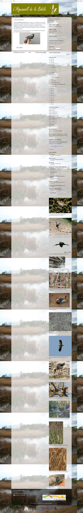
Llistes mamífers (52, 118)
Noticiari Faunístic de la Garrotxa (57, 185)
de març (53, 74)
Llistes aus (51, 110)
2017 (51, 62)
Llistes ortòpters (52, 121)
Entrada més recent (19, 52)
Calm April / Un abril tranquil (55, 163)
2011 (51, 97)
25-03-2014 (52, 173)
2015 (51, 90)
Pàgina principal (17, 16)
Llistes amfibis (52, 108)
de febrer (53, 75)
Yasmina (52, 162)
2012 (51, 95)
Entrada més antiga (40, 52)
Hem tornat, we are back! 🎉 (55, 155)
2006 (51, 102)
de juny (53, 69)
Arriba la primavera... (55, 82)
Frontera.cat (53, 192)
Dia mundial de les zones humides (58, 84)
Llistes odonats (52, 119)
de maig (53, 70)
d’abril (52, 72)
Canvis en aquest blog (54, 178)
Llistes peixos (51, 122)
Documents (49, 16)
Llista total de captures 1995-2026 (56, 159)
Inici (30, 52)
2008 (51, 100)
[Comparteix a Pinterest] (22, 47)
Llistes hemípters (52, 113)
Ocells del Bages (58, 16)
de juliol (53, 67)
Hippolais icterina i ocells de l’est (56, 189)
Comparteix (51, 149)
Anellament (42, 16)
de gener (53, 86)
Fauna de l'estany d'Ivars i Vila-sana (58, 166)
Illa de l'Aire (52, 158)
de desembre (54, 63)
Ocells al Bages (53, 171)
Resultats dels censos (33, 16)
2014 (51, 92)
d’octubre (53, 65)
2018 (51, 60)
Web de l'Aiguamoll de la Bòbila (55, 130)
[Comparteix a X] (19, 47)
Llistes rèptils (51, 124)
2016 (51, 88)
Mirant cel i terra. (54, 181)
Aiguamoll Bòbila (53, 31)
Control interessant (55, 77)
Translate (59, 49)
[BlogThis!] (18, 47)
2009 (51, 98)
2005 (51, 104)
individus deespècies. (55, 26)
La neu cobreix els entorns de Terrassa (57, 182)
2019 (51, 59)
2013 (51, 93)
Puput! (52, 79)
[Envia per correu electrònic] (17, 47)
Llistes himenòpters (53, 115)
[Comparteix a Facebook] (20, 47)
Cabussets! (53, 80)
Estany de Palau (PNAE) (55, 188)
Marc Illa (52, 32)
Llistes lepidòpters (52, 116)
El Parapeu (52, 154)
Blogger (50, 503)
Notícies (24, 16)
